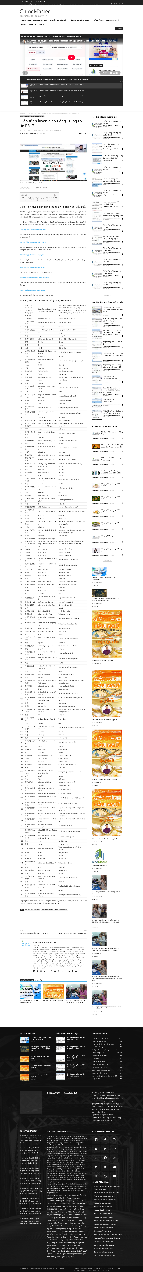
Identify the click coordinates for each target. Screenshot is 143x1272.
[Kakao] (96, 1149)
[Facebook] (111, 4)
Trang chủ (22, 113)
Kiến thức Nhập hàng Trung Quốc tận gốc (107, 302)
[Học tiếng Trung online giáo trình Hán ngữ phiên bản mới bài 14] (76, 991)
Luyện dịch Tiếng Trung (61, 909)
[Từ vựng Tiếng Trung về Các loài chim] (96, 498)
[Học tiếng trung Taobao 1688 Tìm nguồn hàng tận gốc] (60, 1076)
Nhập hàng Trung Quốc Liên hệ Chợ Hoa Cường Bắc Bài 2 (113, 355)
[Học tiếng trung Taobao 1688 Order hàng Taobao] (60, 1067)
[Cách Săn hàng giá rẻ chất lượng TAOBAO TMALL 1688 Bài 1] (97, 392)
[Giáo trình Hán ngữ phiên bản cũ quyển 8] (24, 1077)
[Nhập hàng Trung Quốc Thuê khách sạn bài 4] (97, 380)
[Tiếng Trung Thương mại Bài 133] (97, 263)
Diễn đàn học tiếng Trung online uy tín (33, 267)
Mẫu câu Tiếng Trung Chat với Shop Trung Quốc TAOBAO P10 (112, 321)
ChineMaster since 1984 (99, 865)
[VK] (48, 138)
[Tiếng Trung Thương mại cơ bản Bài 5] (97, 252)
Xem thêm (107, 295)
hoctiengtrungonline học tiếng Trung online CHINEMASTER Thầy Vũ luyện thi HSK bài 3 (105, 949)
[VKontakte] (69, 971)
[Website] (96, 1176)
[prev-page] (21, 1006)
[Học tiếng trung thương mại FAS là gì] (97, 148)
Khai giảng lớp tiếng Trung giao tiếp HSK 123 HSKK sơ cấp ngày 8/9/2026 (105, 599)
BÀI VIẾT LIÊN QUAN (27, 980)
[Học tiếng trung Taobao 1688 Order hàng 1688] (60, 1058)
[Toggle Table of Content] (55, 195)
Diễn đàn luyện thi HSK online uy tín (32, 255)
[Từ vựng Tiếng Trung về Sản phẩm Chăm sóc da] (96, 511)
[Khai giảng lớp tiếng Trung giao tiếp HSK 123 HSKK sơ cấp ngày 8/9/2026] (24, 1049)
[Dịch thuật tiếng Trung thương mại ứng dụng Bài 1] (97, 217)
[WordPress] (73, 971)
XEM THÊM (38, 980)
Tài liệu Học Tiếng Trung (33, 113)
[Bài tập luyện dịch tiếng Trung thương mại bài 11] (97, 240)
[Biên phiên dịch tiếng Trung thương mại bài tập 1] (97, 159)
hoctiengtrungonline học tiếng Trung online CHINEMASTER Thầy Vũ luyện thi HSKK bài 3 (105, 921)
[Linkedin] (35, 138)
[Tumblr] (39, 138)
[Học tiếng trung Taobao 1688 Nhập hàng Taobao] (60, 1049)
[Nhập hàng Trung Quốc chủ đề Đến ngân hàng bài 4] (97, 415)
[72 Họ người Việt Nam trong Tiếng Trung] (96, 459)
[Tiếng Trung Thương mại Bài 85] (97, 171)
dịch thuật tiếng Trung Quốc (32, 909)
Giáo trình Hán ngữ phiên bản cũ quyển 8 (104, 779)
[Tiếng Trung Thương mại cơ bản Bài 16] (97, 275)
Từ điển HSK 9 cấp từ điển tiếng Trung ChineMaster (103, 578)
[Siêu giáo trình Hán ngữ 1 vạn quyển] (53, 991)
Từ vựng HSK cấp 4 (107, 536)
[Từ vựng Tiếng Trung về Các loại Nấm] (96, 485)
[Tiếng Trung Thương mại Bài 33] (97, 229)
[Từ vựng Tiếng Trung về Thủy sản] (96, 524)
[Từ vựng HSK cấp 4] (96, 537)
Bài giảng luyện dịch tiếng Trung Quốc (33, 229)
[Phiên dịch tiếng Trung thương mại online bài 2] (97, 182)
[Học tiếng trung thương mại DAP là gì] (97, 206)
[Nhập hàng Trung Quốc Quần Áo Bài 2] (97, 403)
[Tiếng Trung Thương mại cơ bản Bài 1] (97, 136)
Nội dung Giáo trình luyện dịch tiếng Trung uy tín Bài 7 (39, 200)
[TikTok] (59, 971)
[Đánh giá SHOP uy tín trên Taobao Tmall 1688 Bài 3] (97, 334)
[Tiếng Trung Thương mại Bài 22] (97, 286)
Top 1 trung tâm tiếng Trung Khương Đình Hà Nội (106, 893)
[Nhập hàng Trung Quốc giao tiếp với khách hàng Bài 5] (97, 368)
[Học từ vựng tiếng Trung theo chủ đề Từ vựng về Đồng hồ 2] (96, 472)
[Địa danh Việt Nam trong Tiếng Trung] (96, 433)
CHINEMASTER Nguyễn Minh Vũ (30, 133)
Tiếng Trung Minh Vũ (108, 195)
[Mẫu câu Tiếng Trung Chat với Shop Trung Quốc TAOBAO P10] (97, 322)
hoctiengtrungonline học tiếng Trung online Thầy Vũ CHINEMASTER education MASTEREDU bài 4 (107, 978)
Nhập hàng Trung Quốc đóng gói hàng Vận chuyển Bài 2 (113, 309)
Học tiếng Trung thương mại (104, 117)
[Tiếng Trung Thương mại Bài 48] (97, 194)
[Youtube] (122, 4)
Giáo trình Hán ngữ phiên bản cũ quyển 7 (104, 839)
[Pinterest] (30, 138)
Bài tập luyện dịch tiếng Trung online (32, 290)
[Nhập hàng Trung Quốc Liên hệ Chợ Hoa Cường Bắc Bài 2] (97, 357)
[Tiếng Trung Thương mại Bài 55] (97, 125)
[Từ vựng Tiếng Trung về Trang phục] (96, 550)
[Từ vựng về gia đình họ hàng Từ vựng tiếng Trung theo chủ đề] (96, 446)
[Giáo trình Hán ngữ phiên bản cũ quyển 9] (24, 1068)
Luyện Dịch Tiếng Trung (48, 113)
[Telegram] (44, 138)
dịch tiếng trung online (47, 909)
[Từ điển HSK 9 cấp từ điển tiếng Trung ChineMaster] (30, 991)
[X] (117, 4)
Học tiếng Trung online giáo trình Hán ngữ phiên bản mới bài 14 (106, 1008)
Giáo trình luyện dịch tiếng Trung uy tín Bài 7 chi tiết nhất (39, 198)
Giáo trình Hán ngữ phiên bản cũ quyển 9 (104, 720)
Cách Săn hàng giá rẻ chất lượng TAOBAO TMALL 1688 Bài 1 (112, 390)
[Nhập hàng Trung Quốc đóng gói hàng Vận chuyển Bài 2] (97, 311)
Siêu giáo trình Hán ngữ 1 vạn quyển (53, 1000)
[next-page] (24, 1006)
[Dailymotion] (34, 971)
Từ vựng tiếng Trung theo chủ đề (104, 427)
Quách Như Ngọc (107, 149)
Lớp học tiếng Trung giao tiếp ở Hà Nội (33, 242)
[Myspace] (48, 971)
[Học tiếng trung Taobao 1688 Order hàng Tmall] (60, 1040)
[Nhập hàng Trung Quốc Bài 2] (97, 345)
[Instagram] (114, 4)
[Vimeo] (119, 4)
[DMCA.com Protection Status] (31, 1113)
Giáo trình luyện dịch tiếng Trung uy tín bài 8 (73, 933)
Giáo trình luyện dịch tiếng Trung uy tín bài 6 (35, 277)
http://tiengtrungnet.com (39, 945)
